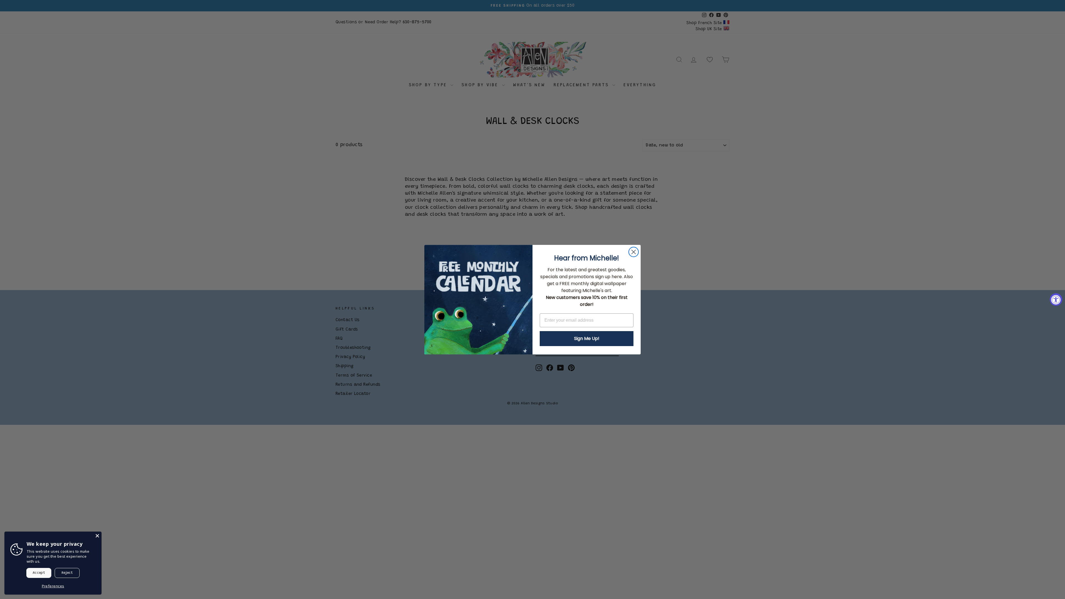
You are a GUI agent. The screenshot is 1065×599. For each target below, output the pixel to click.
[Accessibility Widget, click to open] (1056, 299)
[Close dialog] (633, 252)
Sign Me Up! (586, 338)
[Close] (97, 536)
